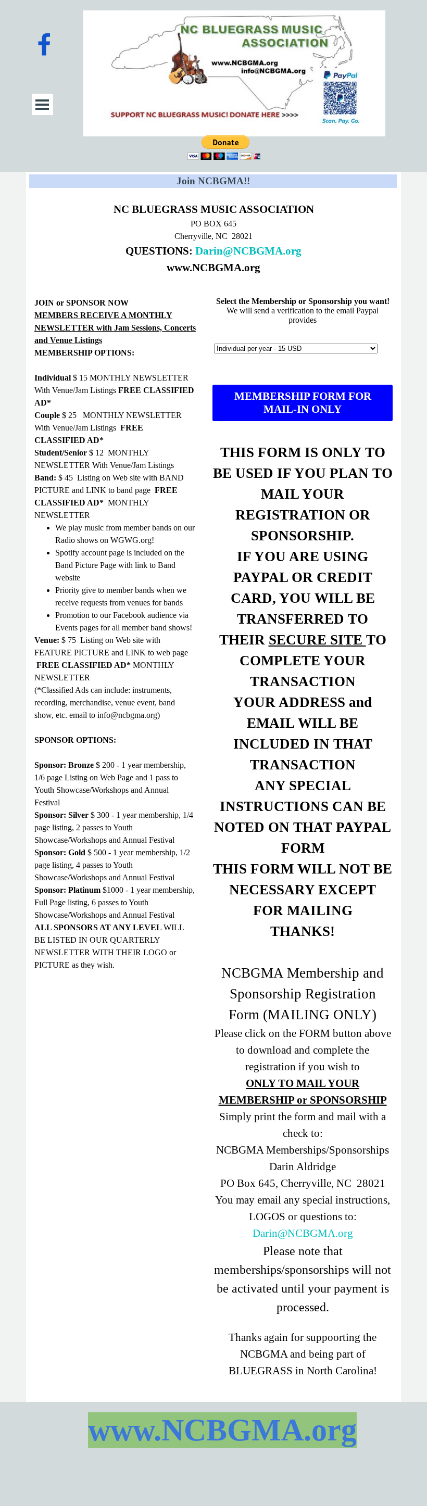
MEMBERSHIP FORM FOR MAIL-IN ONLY (302, 402)
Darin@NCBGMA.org (248, 251)
